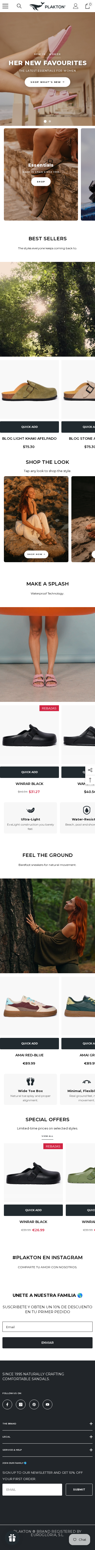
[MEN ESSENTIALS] (47, 309)
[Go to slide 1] (45, 121)
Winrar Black (29, 784)
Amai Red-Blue (29, 1055)
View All (47, 1136)
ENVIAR (47, 1342)
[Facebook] (7, 1404)
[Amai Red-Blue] (29, 1006)
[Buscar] (19, 6)
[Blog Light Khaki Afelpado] (29, 389)
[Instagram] (21, 1404)
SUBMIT (79, 1489)
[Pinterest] (34, 1404)
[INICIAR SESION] (75, 6)
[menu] (5, 6)
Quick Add (29, 427)
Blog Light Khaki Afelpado (29, 438)
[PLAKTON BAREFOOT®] (47, 925)
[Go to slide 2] (50, 121)
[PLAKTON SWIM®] (47, 654)
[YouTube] (47, 1404)
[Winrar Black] (29, 734)
